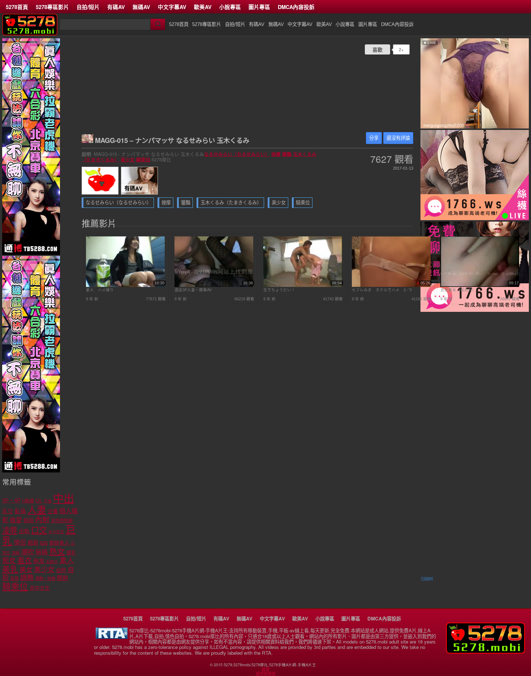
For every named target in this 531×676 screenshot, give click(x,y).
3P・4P (11, 500)
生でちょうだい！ (279, 290)
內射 (42, 520)
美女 (26, 569)
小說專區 (230, 6)
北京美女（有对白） (458, 290)
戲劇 (32, 543)
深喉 (16, 553)
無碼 (41, 552)
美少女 (128, 159)
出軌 (24, 531)
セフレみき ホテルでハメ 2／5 (382, 290)
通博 (265, 669)
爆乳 (71, 552)
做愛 (16, 520)
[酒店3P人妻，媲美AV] (213, 285)
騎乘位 (143, 159)
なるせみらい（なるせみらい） (237, 154)
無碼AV (141, 6)
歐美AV (203, 6)
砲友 (39, 561)
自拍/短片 (88, 6)
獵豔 (287, 154)
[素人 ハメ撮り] (125, 285)
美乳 (10, 569)
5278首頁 (17, 6)
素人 (67, 560)
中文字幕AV (172, 6)
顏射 (62, 578)
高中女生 (40, 588)
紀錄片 (52, 561)
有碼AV (116, 6)
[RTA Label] (112, 636)
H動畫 (28, 500)
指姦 (44, 543)
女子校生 (56, 531)
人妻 (36, 510)
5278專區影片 (52, 6)
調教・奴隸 (45, 578)
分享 (374, 138)
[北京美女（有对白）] (479, 285)
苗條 (14, 578)
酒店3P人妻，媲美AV (193, 290)
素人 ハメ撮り (100, 290)
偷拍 (28, 520)
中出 (63, 499)
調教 (27, 577)
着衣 (24, 560)
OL (38, 500)
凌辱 (9, 530)
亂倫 (20, 511)
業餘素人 (59, 543)
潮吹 (27, 552)
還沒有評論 (398, 138)
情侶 (20, 542)
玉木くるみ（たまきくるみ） (231, 202)
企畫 (53, 511)
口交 (39, 530)
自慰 (61, 570)
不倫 (48, 501)
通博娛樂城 (266, 673)
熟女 (57, 551)
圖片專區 (259, 6)
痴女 (9, 560)
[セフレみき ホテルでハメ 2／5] (391, 285)
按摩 (276, 154)
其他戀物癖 (62, 520)
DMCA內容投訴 (296, 6)
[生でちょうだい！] (302, 285)
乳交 (7, 511)
